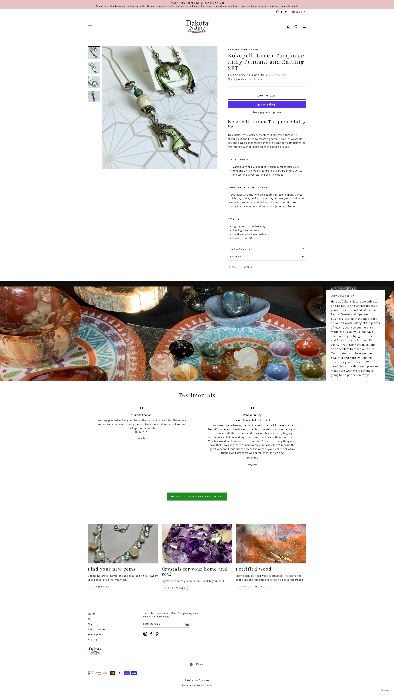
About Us (93, 619)
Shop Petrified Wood (253, 586)
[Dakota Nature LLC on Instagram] (145, 634)
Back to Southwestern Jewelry (199, 496)
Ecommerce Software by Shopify (197, 685)
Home (231, 49)
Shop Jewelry (99, 586)
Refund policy (95, 634)
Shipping (232, 79)
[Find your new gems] (123, 543)
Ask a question (241, 249)
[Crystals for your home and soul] (197, 543)
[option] (197, 5)
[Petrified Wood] (271, 543)
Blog (90, 624)
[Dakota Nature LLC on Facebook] (151, 634)
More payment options (267, 112)
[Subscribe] (187, 624)
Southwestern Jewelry (246, 49)
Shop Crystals (174, 588)
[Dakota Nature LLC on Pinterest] (157, 634)
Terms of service (97, 629)
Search (91, 613)
